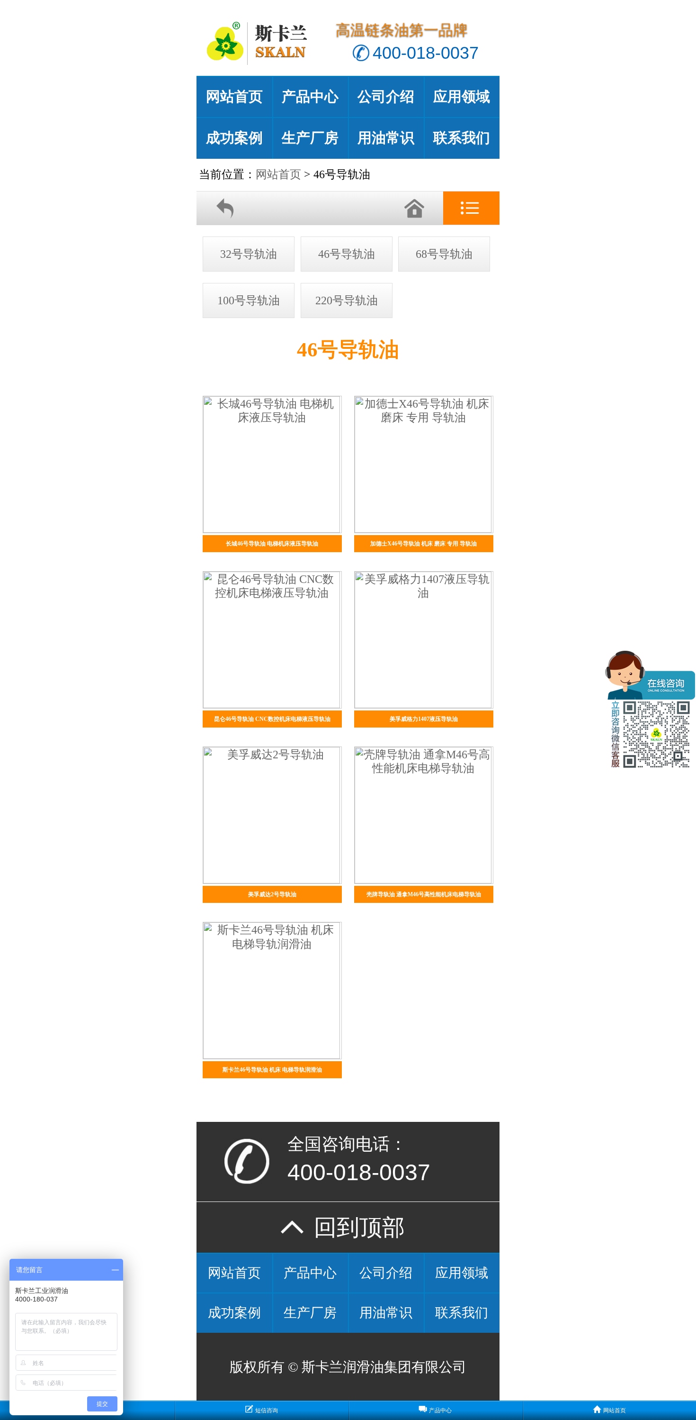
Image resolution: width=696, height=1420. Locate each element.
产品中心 (310, 97)
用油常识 (385, 138)
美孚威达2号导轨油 (272, 894)
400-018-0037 (425, 53)
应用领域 (461, 97)
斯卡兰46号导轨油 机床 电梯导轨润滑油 (272, 1069)
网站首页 (234, 97)
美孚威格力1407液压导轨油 (424, 719)
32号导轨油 (248, 254)
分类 (471, 208)
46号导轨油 (346, 254)
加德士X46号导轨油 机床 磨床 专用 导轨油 (423, 543)
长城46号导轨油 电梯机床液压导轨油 (272, 543)
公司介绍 (385, 97)
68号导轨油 (444, 254)
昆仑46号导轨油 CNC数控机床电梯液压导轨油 (272, 719)
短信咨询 (266, 1410)
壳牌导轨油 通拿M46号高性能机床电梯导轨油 (423, 894)
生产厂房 (310, 138)
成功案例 (234, 138)
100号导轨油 (248, 300)
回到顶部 (348, 1227)
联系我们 (461, 138)
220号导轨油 (346, 300)
